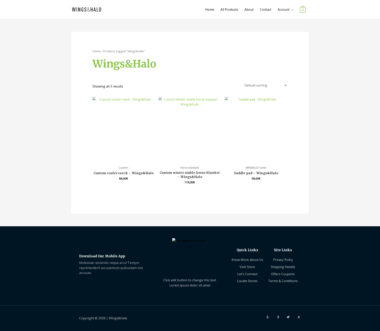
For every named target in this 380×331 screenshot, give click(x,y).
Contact (265, 9)
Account (284, 9)
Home (209, 9)
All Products (229, 9)
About (249, 9)
